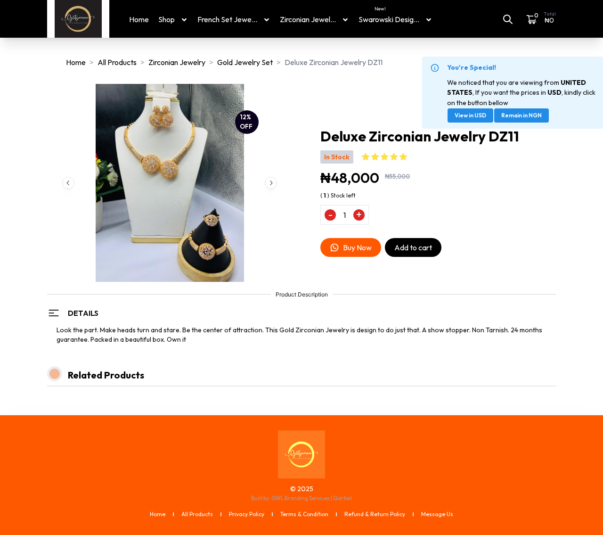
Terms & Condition (304, 514)
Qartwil (342, 498)
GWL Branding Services (300, 498)
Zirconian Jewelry (176, 62)
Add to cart (413, 247)
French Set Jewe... (227, 19)
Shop (166, 19)
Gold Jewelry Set (245, 62)
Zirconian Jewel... (308, 19)
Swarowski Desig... (389, 19)
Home (139, 19)
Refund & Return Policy (374, 514)
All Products (117, 62)
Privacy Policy (246, 514)
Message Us (437, 514)
